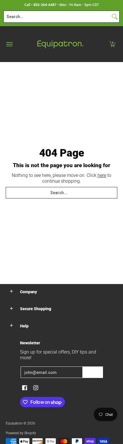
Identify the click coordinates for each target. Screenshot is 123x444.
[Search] (114, 16)
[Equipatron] (60, 44)
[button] (112, 44)
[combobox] (57, 16)
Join (92, 372)
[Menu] (9, 44)
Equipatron (14, 423)
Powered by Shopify (21, 433)
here (102, 175)
